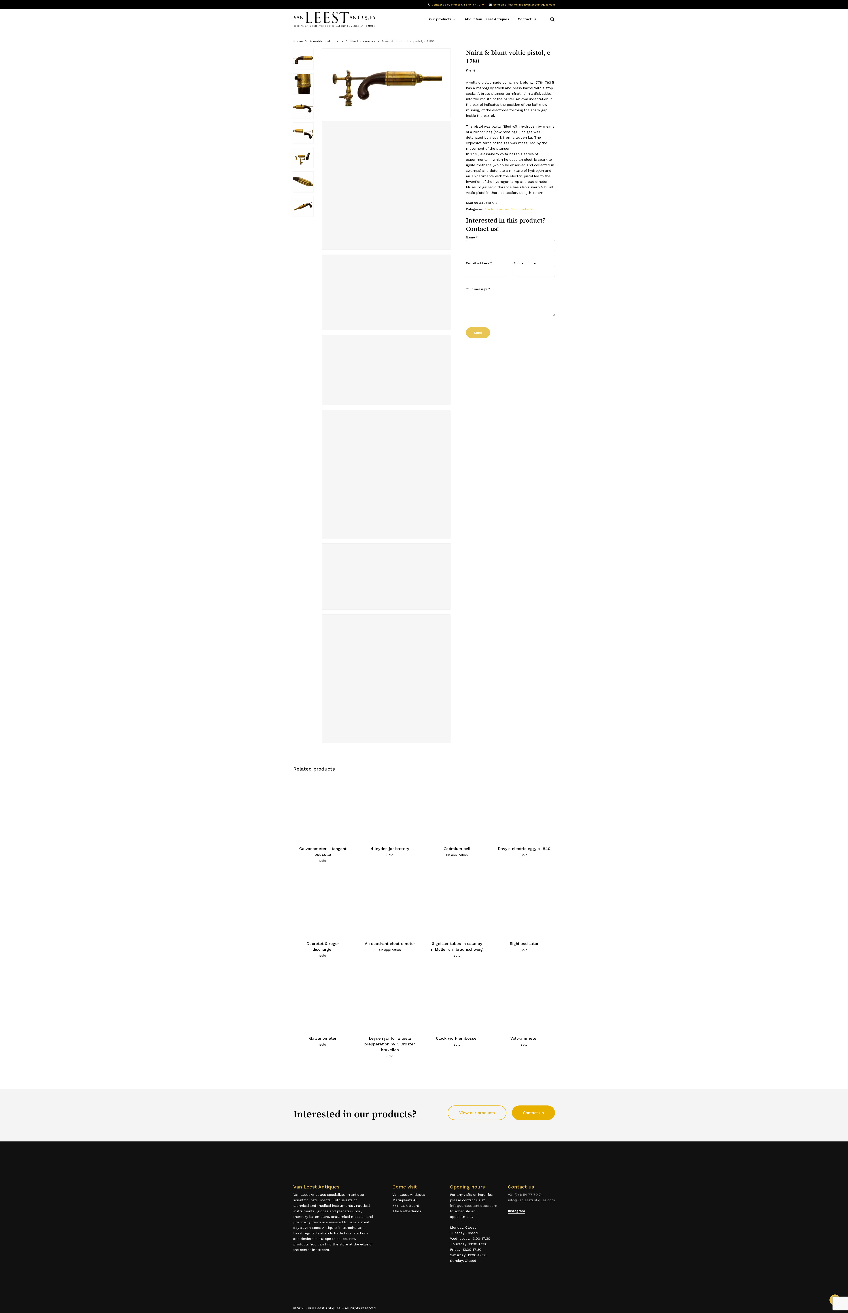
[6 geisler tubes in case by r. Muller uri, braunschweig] (457, 903)
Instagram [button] (516, 1211)
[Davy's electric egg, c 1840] (524, 808)
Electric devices (362, 41)
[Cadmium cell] (457, 808)
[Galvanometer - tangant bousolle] (323, 808)
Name (472, 237)
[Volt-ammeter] (524, 998)
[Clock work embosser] (457, 998)
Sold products (521, 209)
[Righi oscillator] (524, 903)
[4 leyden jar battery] (390, 808)
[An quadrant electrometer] (390, 903)
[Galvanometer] (323, 998)
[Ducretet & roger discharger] (323, 903)
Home (298, 41)
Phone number (525, 263)
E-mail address (479, 263)
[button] (477, 1112)
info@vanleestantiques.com (473, 1205)
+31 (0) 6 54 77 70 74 (525, 1194)
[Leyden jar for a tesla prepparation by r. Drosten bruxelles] (390, 998)
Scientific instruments (326, 41)
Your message (478, 289)
